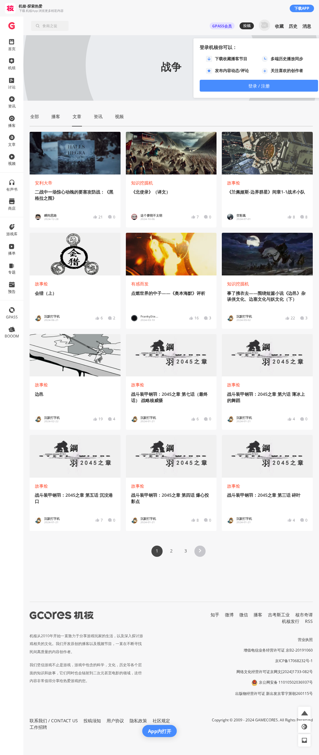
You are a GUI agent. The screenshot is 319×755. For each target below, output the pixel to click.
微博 (229, 615)
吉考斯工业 (279, 615)
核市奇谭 (304, 615)
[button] (200, 551)
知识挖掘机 (142, 183)
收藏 (279, 26)
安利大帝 (43, 183)
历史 (293, 26)
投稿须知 (92, 721)
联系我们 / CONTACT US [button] (54, 721)
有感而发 (140, 284)
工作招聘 (38, 727)
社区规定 (161, 721)
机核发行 (290, 621)
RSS (309, 621)
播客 (258, 615)
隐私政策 (138, 721)
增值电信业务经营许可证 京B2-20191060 (278, 650)
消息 (306, 26)
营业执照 (305, 639)
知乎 (215, 615)
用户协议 (115, 721)
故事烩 (233, 183)
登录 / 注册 (259, 86)
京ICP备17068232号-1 (294, 660)
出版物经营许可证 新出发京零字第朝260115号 (274, 693)
